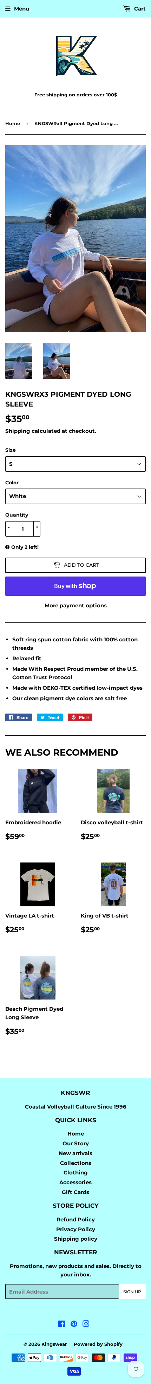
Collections (75, 1163)
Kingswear (54, 1344)
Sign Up (132, 1291)
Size (10, 450)
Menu (21, 8)
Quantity (16, 515)
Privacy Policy (75, 1229)
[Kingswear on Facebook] (61, 1324)
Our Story (76, 1143)
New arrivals (75, 1153)
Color (12, 482)
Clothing (76, 1172)
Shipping (17, 431)
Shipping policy (75, 1238)
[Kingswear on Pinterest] (74, 1324)
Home (12, 123)
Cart (139, 8)
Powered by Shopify (98, 1344)
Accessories (75, 1182)
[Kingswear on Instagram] (86, 1324)
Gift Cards (75, 1192)
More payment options (76, 605)
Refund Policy (76, 1219)
